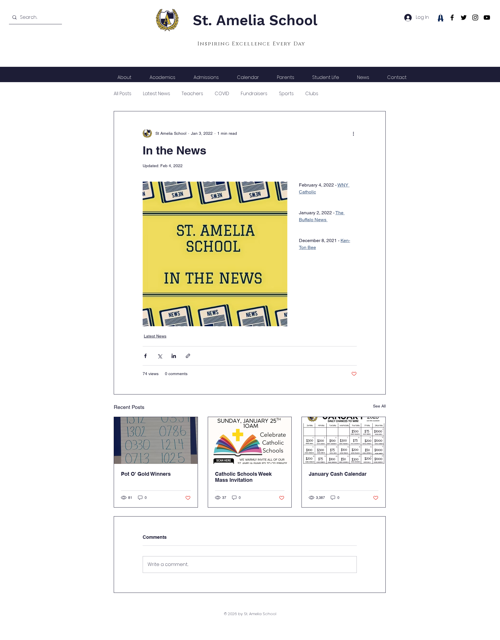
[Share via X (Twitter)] (159, 356)
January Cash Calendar (338, 474)
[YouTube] (487, 17)
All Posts (122, 94)
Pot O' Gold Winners (146, 474)
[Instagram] (475, 17)
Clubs (311, 94)
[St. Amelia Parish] (440, 17)
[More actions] (353, 133)
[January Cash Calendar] (343, 440)
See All (379, 406)
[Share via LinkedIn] (174, 356)
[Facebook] (452, 17)
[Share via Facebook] (145, 356)
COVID (222, 94)
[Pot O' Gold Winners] (156, 440)
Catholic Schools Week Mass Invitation (243, 477)
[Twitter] (464, 17)
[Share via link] (188, 356)
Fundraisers (254, 94)
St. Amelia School (255, 20)
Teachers (192, 94)
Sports (286, 94)
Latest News (156, 94)
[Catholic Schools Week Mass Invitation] (250, 440)
